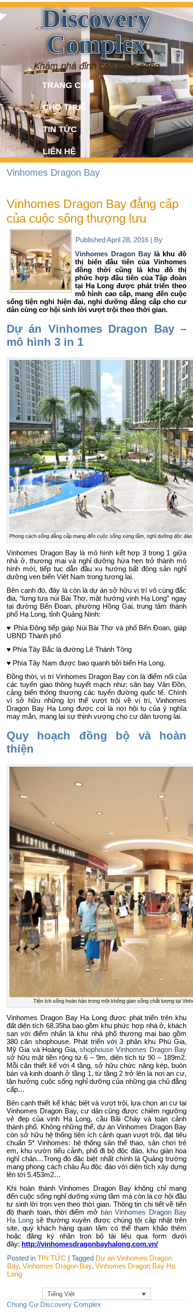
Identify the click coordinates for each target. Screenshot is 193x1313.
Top (182, 1300)
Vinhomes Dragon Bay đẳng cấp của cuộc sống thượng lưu (92, 211)
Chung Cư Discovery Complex (54, 1304)
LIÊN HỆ (59, 151)
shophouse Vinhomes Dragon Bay (133, 1049)
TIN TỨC (60, 129)
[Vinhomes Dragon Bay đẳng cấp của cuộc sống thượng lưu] (41, 287)
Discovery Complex (96, 31)
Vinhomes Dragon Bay (113, 254)
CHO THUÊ (65, 107)
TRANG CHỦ (67, 85)
